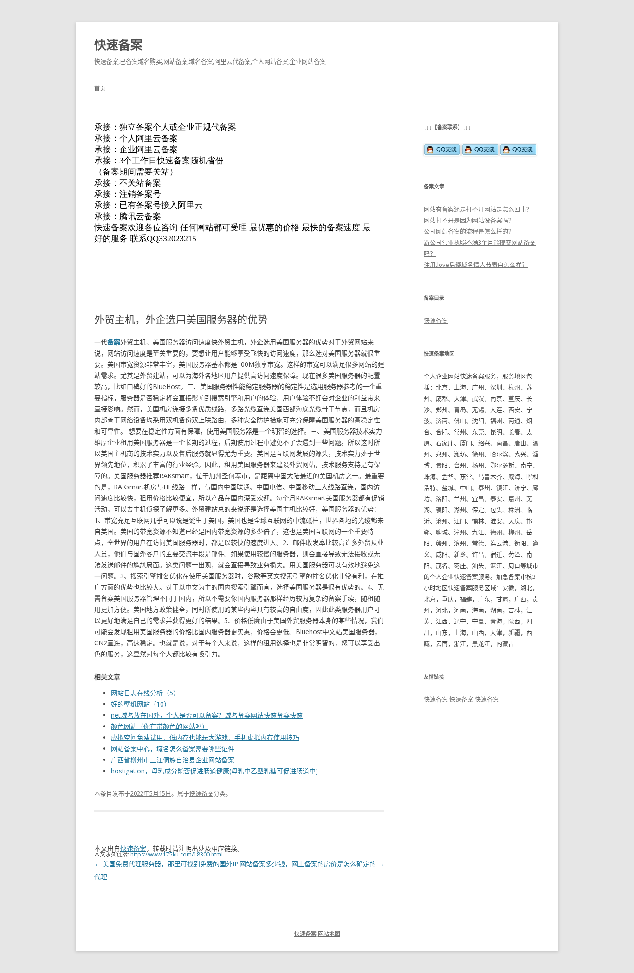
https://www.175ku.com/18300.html (176, 854)
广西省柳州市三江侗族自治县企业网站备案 (172, 759)
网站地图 (329, 934)
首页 (99, 88)
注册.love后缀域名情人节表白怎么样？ (476, 264)
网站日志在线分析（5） (145, 692)
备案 (113, 341)
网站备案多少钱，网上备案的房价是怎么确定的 (311, 863)
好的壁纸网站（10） (140, 704)
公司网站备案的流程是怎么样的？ (469, 231)
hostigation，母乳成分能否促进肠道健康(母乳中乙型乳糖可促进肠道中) (214, 770)
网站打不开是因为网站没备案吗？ (469, 220)
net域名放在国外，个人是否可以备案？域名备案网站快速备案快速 (207, 715)
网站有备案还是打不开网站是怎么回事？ (478, 209)
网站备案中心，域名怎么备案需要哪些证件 (172, 748)
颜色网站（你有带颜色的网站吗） (159, 726)
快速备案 (118, 44)
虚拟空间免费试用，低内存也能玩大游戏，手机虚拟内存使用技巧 (205, 737)
